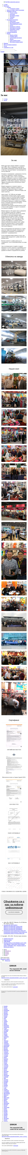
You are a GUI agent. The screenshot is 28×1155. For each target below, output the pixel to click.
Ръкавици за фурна (15, 26)
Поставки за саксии (15, 28)
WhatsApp (7, 960)
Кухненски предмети (12, 19)
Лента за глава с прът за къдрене (15, 10)
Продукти (6, 6)
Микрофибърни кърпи (16, 24)
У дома (5, 4)
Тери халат (14, 944)
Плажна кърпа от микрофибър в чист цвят (15, 942)
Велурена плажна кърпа (16, 42)
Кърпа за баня (13, 35)
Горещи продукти (8, 938)
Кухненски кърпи (14, 22)
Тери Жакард (7, 944)
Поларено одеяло (14, 15)
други (11, 25)
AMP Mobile (7, 941)
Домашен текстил (11, 11)
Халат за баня (13, 12)
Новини (6, 43)
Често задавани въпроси (10, 44)
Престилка (13, 21)
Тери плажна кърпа (15, 40)
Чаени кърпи (13, 30)
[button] (14, 912)
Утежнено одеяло (14, 8)
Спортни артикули (12, 32)
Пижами (12, 17)
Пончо (11, 39)
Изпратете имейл (5, 959)
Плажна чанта (13, 36)
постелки (12, 14)
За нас (5, 46)
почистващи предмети (16, 37)
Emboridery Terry (11, 945)
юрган (11, 18)
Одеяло (9, 7)
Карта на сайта (8, 940)
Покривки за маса (14, 29)
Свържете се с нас (8, 47)
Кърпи (8, 33)
